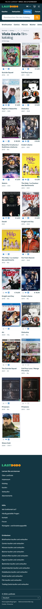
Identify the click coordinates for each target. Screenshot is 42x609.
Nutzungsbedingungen (9, 602)
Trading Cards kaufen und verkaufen (15, 584)
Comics (17, 25)
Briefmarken (7, 25)
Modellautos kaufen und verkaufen (14, 572)
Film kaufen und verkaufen (11, 580)
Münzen (25, 25)
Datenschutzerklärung (25, 602)
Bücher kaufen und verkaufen (13, 552)
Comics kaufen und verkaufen (13, 544)
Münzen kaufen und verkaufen (13, 548)
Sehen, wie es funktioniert (28, 2)
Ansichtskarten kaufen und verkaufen (16, 568)
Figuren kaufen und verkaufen (13, 560)
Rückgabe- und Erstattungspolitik (14, 526)
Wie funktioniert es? (9, 509)
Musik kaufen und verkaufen (12, 576)
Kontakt (5, 518)
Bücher (33, 25)
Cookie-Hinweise (7, 604)
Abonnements (7, 496)
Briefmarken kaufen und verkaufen (15, 539)
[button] (34, 6)
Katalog (27, 12)
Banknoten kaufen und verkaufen (14, 564)
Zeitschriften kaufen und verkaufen (15, 556)
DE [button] (27, 6)
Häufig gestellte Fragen (10, 514)
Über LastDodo (7, 475)
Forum (37, 12)
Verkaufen (16, 12)
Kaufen (4, 12)
